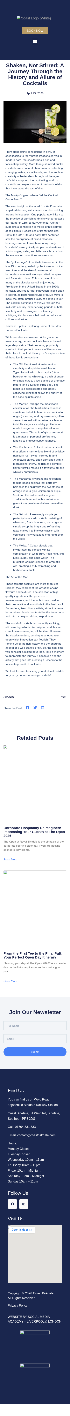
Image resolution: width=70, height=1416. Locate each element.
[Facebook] (12, 1204)
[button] (35, 41)
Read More (10, 859)
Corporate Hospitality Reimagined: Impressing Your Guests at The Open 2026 (34, 832)
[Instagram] (23, 1204)
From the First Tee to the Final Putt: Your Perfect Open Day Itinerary (33, 955)
